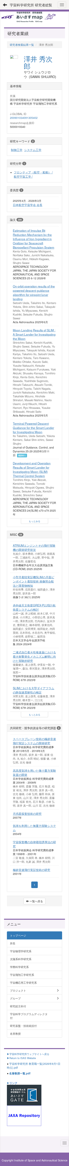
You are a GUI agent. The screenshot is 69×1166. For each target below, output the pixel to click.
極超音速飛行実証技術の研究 (31, 870)
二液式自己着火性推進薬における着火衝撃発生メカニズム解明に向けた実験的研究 (34, 656)
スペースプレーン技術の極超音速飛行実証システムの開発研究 (34, 741)
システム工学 (32, 150)
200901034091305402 (24, 118)
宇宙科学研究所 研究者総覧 (31, 4)
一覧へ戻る (36, 901)
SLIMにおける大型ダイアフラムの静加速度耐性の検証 (33, 690)
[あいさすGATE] (24, 1095)
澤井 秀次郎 (38, 62)
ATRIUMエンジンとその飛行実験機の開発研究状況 (34, 547)
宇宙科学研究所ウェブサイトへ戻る (29, 1054)
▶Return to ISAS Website (21, 1058)
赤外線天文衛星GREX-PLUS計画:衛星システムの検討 (34, 607)
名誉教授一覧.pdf (19, 1073)
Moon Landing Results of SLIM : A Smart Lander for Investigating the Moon (34, 334)
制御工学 (16, 150)
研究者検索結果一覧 (22, 45)
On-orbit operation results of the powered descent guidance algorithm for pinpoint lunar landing (34, 292)
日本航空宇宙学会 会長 (27, 205)
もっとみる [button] (34, 521)
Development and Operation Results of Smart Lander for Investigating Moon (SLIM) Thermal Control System (32, 469)
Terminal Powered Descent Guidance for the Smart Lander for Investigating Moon (33, 427)
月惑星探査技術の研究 (27, 813)
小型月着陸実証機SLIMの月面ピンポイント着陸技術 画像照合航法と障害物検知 (33, 581)
